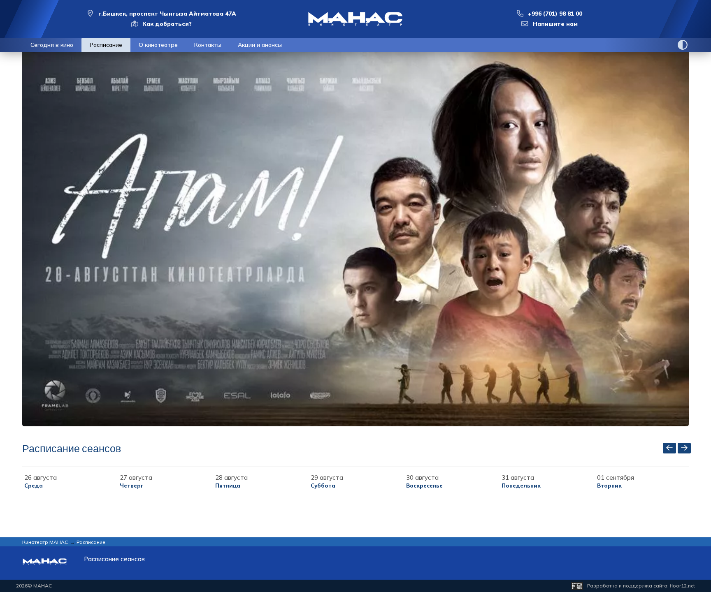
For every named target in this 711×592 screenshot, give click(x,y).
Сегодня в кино (51, 45)
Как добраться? (167, 24)
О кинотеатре (158, 45)
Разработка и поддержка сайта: (641, 586)
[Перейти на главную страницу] (355, 19)
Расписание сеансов (114, 559)
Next (695, 239)
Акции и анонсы (260, 45)
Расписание (106, 45)
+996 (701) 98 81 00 (555, 13)
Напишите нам (555, 24)
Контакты (207, 45)
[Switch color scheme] (683, 45)
